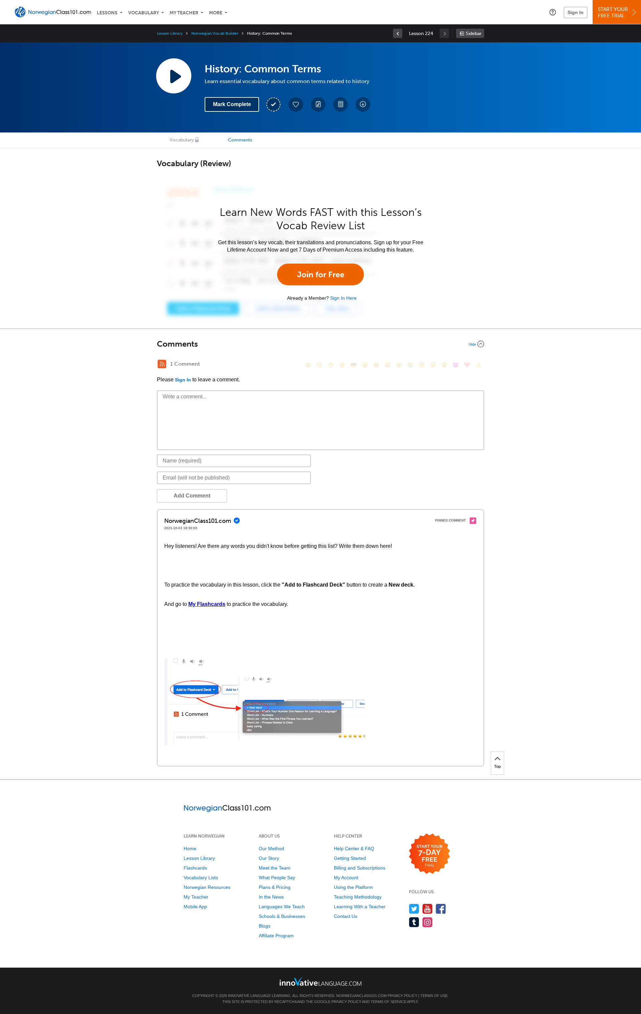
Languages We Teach (282, 906)
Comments (240, 140)
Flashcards (195, 868)
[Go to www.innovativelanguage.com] (320, 981)
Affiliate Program (276, 935)
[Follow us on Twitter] (414, 909)
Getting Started (350, 858)
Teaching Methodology (358, 897)
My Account (346, 877)
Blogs (264, 926)
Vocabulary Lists (201, 877)
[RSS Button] (162, 364)
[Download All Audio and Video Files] (363, 104)
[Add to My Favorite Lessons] (295, 104)
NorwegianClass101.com (361, 996)
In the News (271, 897)
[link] (397, 33)
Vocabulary (143, 13)
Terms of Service (388, 1002)
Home (190, 848)
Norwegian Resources (207, 887)
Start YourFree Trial (613, 12)
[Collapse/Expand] (320, 344)
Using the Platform (353, 887)
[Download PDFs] (340, 104)
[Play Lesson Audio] (173, 75)
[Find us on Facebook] (441, 909)
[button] (552, 12)
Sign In (576, 12)
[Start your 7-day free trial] (429, 854)
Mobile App (195, 906)
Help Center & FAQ (354, 848)
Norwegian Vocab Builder (214, 33)
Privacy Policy (402, 996)
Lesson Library (170, 33)
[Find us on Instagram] (427, 922)
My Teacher (184, 13)
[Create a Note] (318, 104)
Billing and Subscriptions (359, 868)
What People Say (277, 877)
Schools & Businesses (282, 916)
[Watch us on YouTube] (427, 909)
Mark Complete (232, 104)
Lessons (107, 13)
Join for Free (320, 274)
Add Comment (192, 495)
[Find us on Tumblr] (414, 922)
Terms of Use (434, 996)
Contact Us (345, 916)
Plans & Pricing (274, 887)
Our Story (269, 858)
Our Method (271, 848)
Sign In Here (343, 298)
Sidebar (473, 33)
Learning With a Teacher (360, 906)
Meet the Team (274, 868)
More (215, 13)
